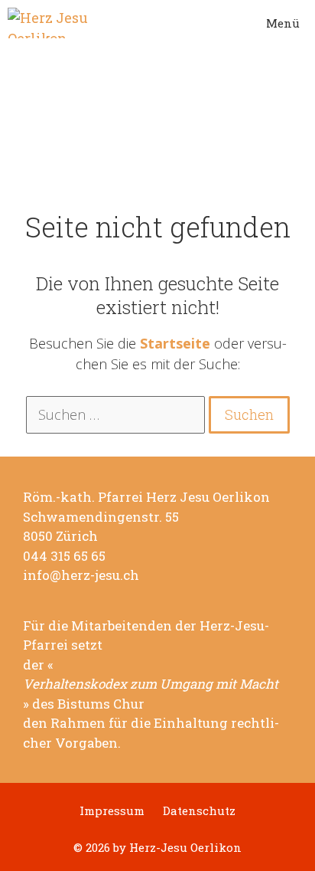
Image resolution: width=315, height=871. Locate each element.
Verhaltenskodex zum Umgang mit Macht (150, 684)
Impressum (112, 811)
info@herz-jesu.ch (81, 575)
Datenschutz (199, 811)
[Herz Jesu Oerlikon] (50, 23)
